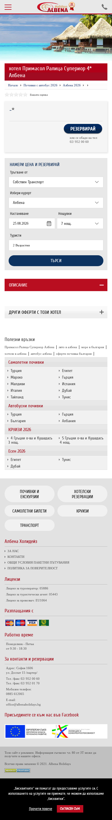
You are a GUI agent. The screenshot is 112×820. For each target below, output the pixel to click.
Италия (16, 390)
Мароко (16, 377)
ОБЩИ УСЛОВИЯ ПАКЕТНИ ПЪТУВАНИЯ (38, 562)
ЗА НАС (13, 551)
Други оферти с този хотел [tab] (35, 312)
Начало (13, 85)
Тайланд (17, 397)
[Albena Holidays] (56, 7)
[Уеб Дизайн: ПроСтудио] (17, 771)
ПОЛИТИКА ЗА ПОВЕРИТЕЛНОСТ (32, 568)
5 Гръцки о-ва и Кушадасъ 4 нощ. (81, 440)
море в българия (92, 347)
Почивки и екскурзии (29, 494)
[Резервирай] (83, 133)
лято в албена (68, 347)
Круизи (82, 511)
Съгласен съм (70, 809)
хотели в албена (15, 353)
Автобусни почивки (25, 406)
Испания (68, 384)
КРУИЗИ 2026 (19, 430)
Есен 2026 (16, 451)
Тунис (66, 397)
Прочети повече (40, 809)
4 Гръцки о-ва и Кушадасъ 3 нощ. (30, 440)
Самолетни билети (29, 511)
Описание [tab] (18, 285)
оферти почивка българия (74, 353)
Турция (16, 371)
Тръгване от (19, 172)
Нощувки (65, 213)
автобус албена (41, 353)
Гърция (67, 377)
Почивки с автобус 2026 (40, 85)
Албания (69, 421)
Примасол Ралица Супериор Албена (29, 347)
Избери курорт (20, 193)
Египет (67, 371)
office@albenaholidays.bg (23, 704)
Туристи (15, 235)
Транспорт (29, 525)
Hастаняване (19, 213)
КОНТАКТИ (15, 556)
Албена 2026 (72, 85)
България (18, 421)
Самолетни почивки (26, 362)
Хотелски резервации (82, 494)
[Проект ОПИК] (56, 737)
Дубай (67, 390)
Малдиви (18, 384)
